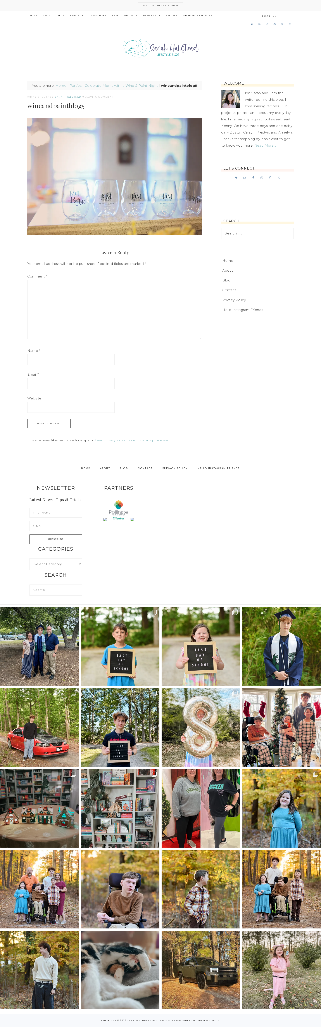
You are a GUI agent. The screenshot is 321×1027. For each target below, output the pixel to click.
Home (60, 85)
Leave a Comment (99, 97)
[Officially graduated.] (39, 646)
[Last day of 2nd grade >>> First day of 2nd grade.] (201, 646)
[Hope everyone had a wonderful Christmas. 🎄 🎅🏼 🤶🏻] (281, 727)
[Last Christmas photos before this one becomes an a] (39, 970)
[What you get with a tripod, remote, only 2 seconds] (39, 889)
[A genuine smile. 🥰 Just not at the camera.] (201, 889)
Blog (226, 280)
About (227, 270)
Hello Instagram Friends (242, 310)
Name (33, 351)
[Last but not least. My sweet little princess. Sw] (281, 808)
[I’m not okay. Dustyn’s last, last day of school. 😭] (120, 727)
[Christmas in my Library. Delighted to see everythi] (120, 808)
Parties (76, 85)
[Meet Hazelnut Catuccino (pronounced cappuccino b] (120, 970)
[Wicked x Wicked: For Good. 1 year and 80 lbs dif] (201, 808)
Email (33, 374)
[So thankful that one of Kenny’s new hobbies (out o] (201, 970)
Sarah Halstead (160, 48)
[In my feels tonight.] (281, 646)
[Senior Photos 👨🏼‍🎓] (39, 727)
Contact (229, 290)
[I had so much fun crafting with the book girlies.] (39, 808)
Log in (215, 1020)
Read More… (265, 145)
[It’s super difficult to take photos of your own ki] (281, 889)
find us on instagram (161, 5)
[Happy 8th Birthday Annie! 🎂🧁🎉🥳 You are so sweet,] (201, 727)
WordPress (200, 1020)
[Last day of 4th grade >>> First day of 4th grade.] (120, 646)
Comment (37, 276)
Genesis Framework (176, 1020)
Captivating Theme (143, 1020)
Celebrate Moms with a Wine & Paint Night (121, 85)
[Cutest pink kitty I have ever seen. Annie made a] (281, 970)
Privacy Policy (234, 300)
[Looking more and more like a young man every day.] (120, 889)
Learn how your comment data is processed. (133, 440)
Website (34, 398)
